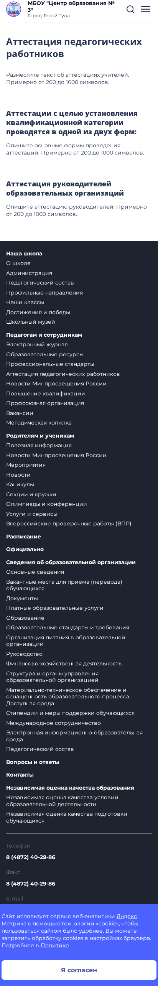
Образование (25, 617)
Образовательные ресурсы (45, 354)
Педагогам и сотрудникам (44, 335)
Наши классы (25, 302)
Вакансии (19, 413)
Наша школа (24, 253)
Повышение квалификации (45, 393)
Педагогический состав (40, 282)
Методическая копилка (39, 422)
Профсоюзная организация (45, 403)
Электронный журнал (37, 344)
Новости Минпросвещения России (56, 383)
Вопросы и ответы (32, 762)
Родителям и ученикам (40, 436)
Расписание (23, 536)
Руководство (24, 653)
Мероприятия (26, 464)
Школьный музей (30, 321)
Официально (25, 549)
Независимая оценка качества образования (70, 788)
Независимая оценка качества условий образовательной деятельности (62, 801)
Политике (55, 945)
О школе (18, 263)
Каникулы (20, 484)
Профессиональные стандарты (50, 363)
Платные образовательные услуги (55, 607)
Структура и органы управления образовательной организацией (52, 677)
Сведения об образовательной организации (71, 562)
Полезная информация (39, 445)
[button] (130, 9)
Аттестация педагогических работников (63, 373)
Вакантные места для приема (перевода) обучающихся (64, 585)
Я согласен (79, 970)
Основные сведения (35, 571)
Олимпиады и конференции (46, 503)
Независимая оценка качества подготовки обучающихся (66, 817)
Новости (18, 474)
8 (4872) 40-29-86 (30, 857)
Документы (22, 598)
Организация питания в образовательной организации (65, 641)
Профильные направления (44, 292)
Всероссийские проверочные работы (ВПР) (69, 523)
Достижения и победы (38, 312)
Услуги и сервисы (32, 513)
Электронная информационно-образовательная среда (74, 736)
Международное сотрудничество (53, 722)
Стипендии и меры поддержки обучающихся (70, 712)
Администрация (29, 273)
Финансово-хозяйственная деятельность (64, 663)
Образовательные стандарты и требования (67, 627)
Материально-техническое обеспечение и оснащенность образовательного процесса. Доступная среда (68, 696)
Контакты (20, 775)
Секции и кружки (31, 494)
